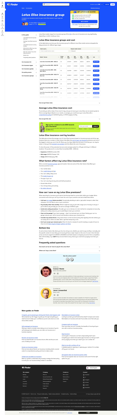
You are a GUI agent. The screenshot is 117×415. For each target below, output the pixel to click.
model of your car (48, 176)
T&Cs (52, 129)
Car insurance (29, 8)
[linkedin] (57, 273)
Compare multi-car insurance (70, 324)
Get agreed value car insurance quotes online (74, 354)
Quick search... (43, 48)
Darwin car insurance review (29, 347)
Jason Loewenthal (60, 290)
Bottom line (26, 55)
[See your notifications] (102, 4)
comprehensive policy (45, 114)
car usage (49, 200)
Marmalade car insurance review (71, 315)
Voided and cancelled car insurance (31, 356)
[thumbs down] (71, 259)
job (55, 171)
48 (70, 34)
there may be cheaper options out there (59, 224)
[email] (54, 273)
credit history (47, 171)
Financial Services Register (80, 406)
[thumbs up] (67, 259)
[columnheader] (49, 57)
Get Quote (96, 61)
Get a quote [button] (84, 21)
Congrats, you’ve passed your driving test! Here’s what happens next (41, 315)
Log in (107, 4)
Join (112, 4)
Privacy (97, 128)
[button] (29, 35)
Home (23, 8)
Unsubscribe (91, 128)
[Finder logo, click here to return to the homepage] (14, 4)
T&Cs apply (75, 24)
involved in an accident (58, 144)
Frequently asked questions (29, 57)
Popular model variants (76, 48)
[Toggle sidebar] (5, 9)
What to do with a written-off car (71, 345)
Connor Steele (58, 269)
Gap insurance (66, 334)
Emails (85, 128)
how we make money (40, 401)
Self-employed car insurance (30, 326)
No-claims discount (46, 188)
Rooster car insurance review (30, 337)
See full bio (95, 281)
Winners (80, 128)
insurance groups (52, 164)
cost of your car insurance (79, 140)
